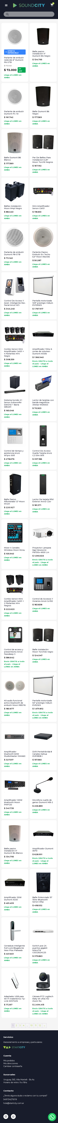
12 (40, 1025)
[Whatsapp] (13, 1116)
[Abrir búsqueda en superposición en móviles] (29, 14)
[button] (6, 5)
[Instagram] (5, 1116)
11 (36, 1025)
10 (31, 1025)
